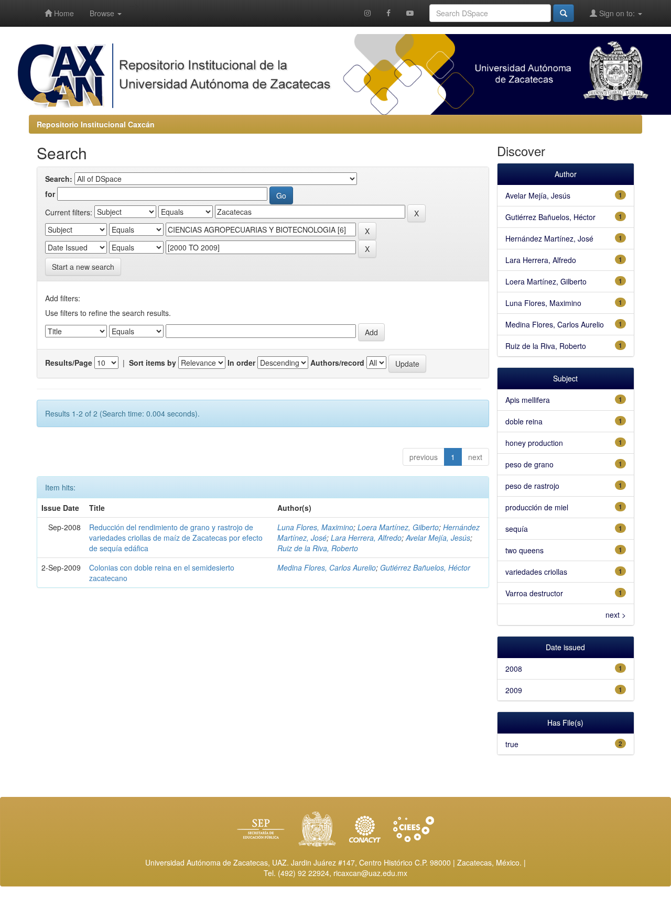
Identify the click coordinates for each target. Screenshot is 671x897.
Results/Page (68, 362)
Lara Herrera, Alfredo (366, 537)
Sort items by (152, 362)
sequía (516, 528)
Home (63, 13)
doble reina (524, 421)
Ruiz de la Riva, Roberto (317, 548)
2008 (513, 668)
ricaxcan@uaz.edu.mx (370, 873)
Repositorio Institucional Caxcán (96, 124)
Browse (103, 13)
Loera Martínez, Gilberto (398, 527)
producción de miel (536, 507)
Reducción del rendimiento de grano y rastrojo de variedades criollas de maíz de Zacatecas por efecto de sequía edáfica (176, 537)
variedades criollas (536, 571)
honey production (534, 442)
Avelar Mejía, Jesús (438, 537)
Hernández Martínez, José (549, 238)
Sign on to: (617, 13)
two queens (524, 550)
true (511, 744)
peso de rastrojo (532, 485)
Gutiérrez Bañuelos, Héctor (425, 567)
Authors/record (337, 362)
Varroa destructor (534, 593)
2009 (513, 690)
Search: (58, 178)
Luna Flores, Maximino (315, 527)
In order (241, 362)
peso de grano (529, 464)
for (50, 194)
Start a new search (83, 266)
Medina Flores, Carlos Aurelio (326, 567)
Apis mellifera (527, 400)
